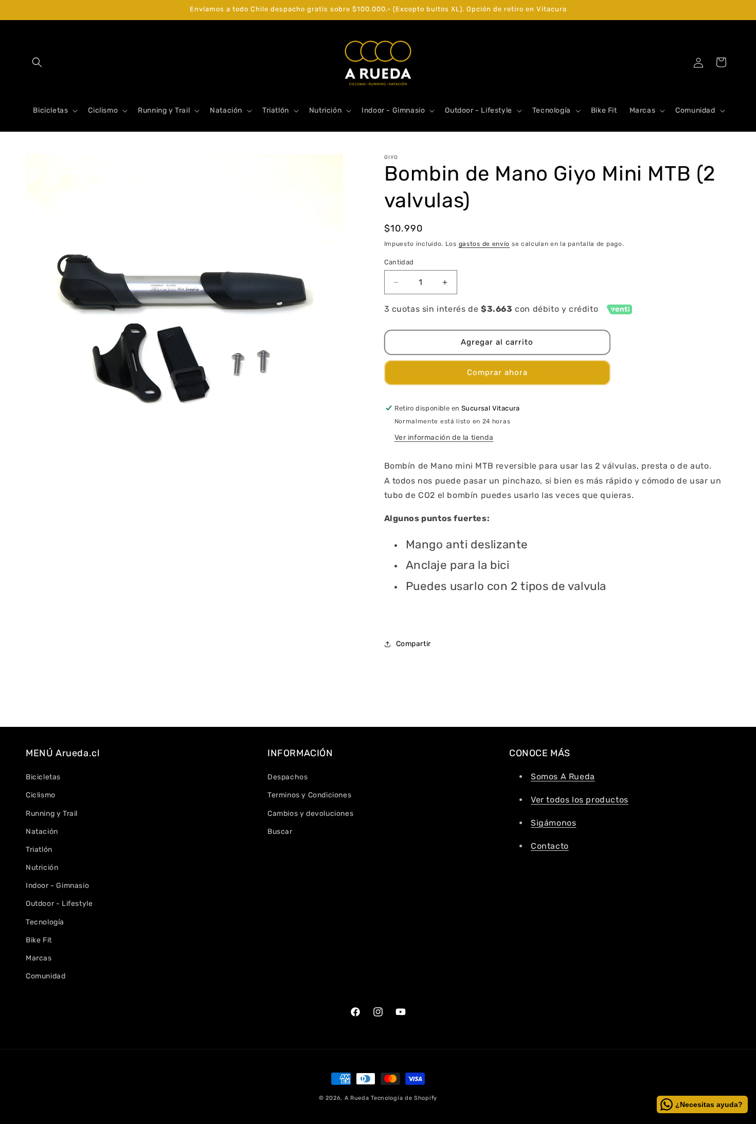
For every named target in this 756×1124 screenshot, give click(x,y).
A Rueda (357, 1098)
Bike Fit (39, 940)
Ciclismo (41, 795)
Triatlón (39, 849)
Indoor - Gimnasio (57, 885)
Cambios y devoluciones (310, 813)
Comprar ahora (497, 372)
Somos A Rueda (563, 776)
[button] (37, 62)
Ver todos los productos (579, 800)
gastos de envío (484, 243)
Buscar (280, 831)
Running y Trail (52, 813)
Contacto (550, 846)
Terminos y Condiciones (309, 795)
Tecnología (45, 922)
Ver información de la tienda (444, 437)
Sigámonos (553, 823)
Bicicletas (43, 777)
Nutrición (42, 867)
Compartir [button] (413, 643)
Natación (42, 831)
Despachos (287, 777)
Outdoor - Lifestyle (59, 903)
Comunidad (45, 976)
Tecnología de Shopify (404, 1098)
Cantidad (399, 262)
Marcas (39, 958)
